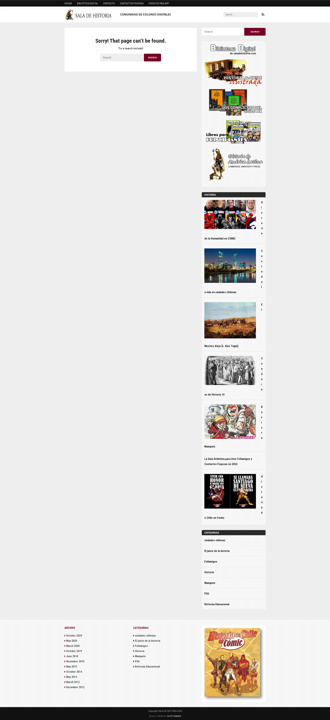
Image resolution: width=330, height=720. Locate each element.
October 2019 (74, 651)
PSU (206, 593)
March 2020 (73, 646)
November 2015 (75, 661)
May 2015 (71, 666)
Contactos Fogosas (132, 3)
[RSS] (263, 14)
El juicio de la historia (217, 551)
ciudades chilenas (214, 540)
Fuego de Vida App (159, 3)
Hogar (68, 3)
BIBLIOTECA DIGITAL (87, 3)
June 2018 (72, 656)
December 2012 (75, 687)
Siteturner (174, 716)
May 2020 (71, 640)
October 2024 (74, 635)
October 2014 (74, 671)
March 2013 (73, 682)
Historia (209, 572)
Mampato (209, 583)
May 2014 (71, 677)
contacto (109, 3)
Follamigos (210, 561)
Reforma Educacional (216, 604)
